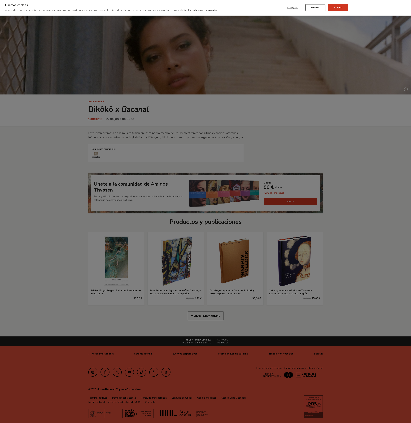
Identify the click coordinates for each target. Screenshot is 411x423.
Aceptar (338, 7)
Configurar (292, 7)
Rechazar (315, 7)
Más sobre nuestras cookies (202, 10)
